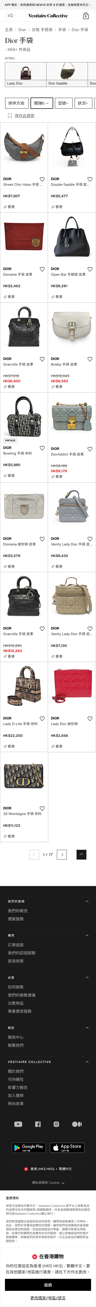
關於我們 (16, 1071)
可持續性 (16, 1079)
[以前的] (34, 855)
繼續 (48, 1285)
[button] (85, 15)
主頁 (9, 30)
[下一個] (62, 855)
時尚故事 (16, 1104)
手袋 (62, 30)
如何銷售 (16, 987)
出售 (11, 978)
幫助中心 (16, 1037)
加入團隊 (16, 1095)
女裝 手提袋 (42, 30)
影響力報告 (18, 1087)
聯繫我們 (16, 1045)
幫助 (11, 1028)
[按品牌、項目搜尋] (10, 15)
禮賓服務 (16, 919)
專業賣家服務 (20, 1011)
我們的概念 (18, 911)
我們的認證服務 (21, 953)
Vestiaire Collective (29, 1062)
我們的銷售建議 (21, 995)
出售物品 (16, 1003)
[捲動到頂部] (81, 855)
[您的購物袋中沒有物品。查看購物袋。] (85, 15)
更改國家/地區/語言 (48, 1298)
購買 (11, 936)
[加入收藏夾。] (42, 179)
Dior (22, 30)
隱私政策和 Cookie (46, 1182)
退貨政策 (16, 961)
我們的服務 (16, 902)
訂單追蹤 (16, 945)
